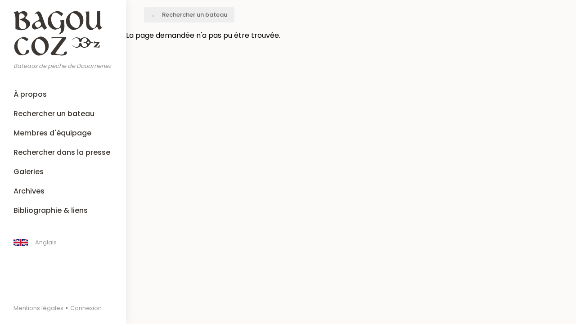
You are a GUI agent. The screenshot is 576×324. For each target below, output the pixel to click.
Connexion (86, 308)
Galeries (29, 171)
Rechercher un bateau (54, 113)
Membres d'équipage (52, 133)
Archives (29, 191)
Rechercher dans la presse (62, 152)
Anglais (46, 242)
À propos (30, 94)
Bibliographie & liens (51, 210)
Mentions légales (38, 308)
